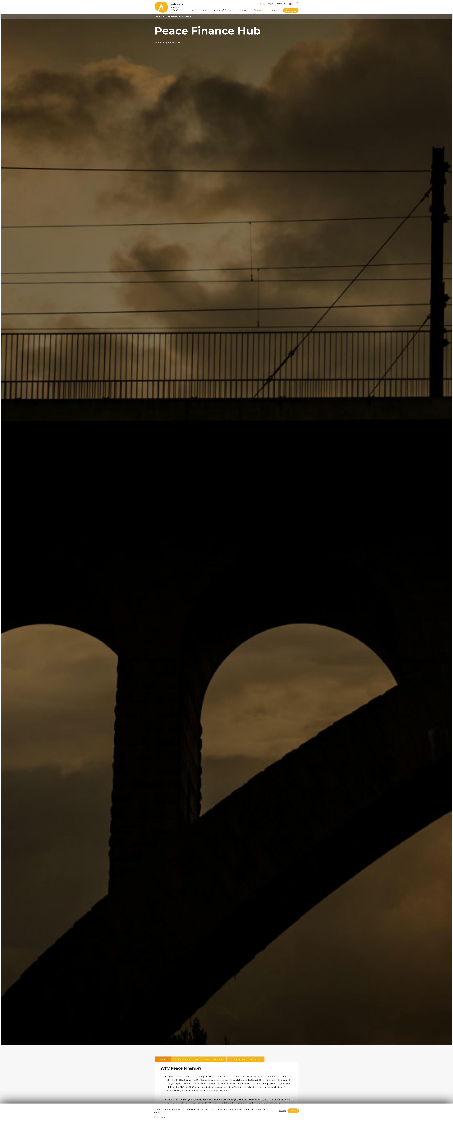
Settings (282, 1111)
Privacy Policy (160, 1117)
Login (270, 4)
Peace (188, 16)
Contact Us (280, 4)
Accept (293, 1111)
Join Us (262, 4)
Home (157, 16)
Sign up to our (290, 10)
